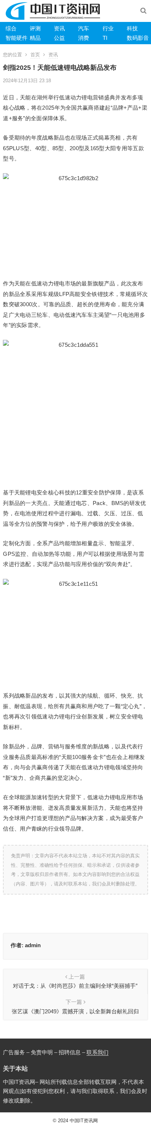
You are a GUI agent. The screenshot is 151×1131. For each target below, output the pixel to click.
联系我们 (97, 1052)
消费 (83, 38)
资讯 (59, 28)
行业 (108, 28)
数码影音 (138, 38)
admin (33, 945)
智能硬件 (16, 38)
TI (105, 38)
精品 (35, 38)
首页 (35, 54)
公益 (59, 38)
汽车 (83, 28)
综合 (10, 28)
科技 (132, 28)
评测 (35, 28)
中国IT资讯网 (84, 1120)
